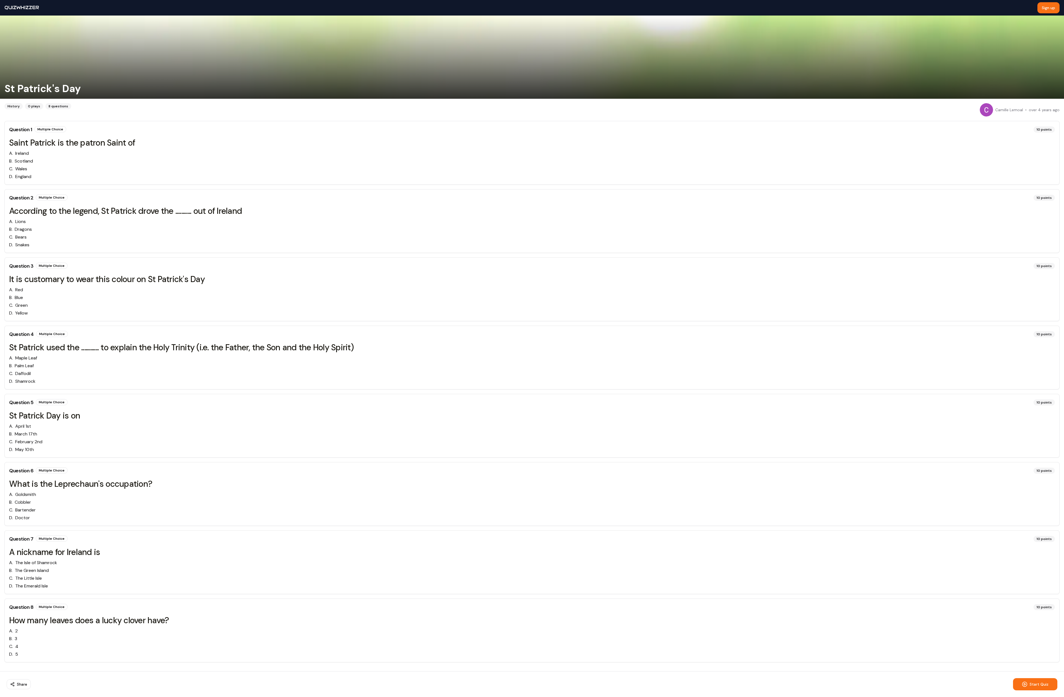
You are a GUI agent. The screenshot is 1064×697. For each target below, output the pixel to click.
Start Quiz (1039, 684)
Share (22, 684)
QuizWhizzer (21, 8)
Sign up (1048, 7)
